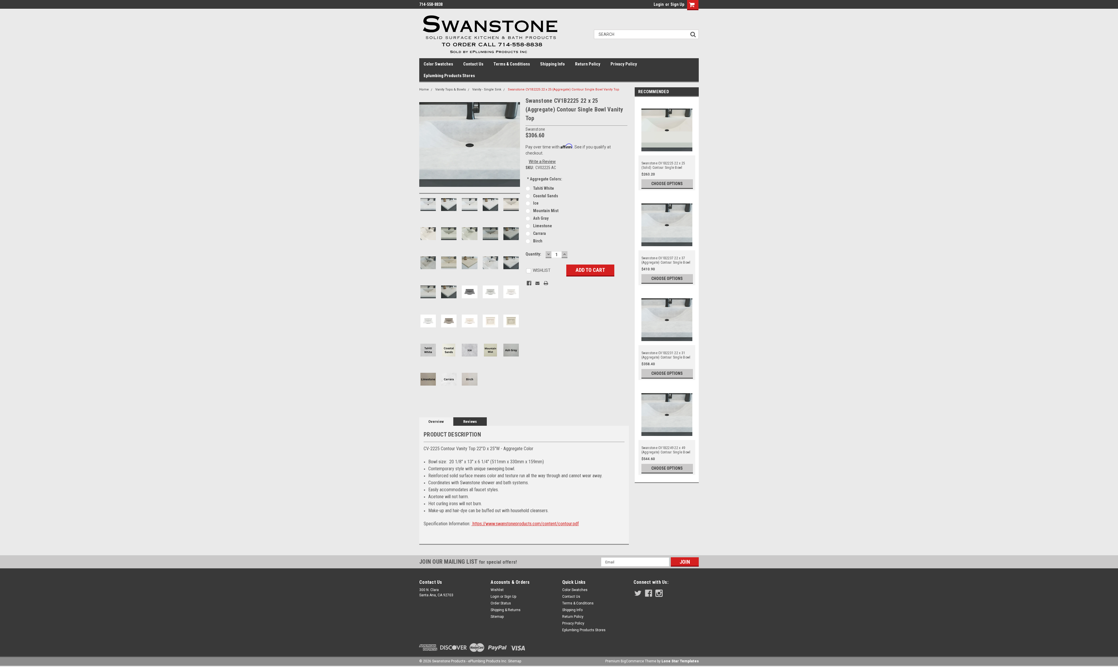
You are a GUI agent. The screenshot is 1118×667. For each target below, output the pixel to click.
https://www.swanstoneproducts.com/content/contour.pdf (525, 523)
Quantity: (533, 254)
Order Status (501, 603)
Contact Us (473, 64)
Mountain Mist (545, 210)
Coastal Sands (545, 196)
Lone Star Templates (680, 661)
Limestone (542, 225)
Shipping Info (552, 64)
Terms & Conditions (511, 64)
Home (424, 89)
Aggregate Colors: (544, 179)
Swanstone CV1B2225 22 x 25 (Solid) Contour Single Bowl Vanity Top (663, 165)
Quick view (667, 152)
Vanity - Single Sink (486, 89)
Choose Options (667, 183)
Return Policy (587, 64)
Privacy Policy (624, 64)
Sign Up (677, 4)
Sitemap (497, 617)
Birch (537, 241)
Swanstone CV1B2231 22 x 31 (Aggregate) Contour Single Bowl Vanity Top (666, 355)
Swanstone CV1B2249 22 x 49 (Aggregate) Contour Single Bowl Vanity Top (666, 450)
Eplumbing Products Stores (449, 75)
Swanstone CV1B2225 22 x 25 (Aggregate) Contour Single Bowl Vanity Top (563, 89)
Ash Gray (541, 218)
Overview (436, 421)
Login (659, 4)
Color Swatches (438, 64)
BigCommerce (632, 661)
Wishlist (497, 590)
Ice (536, 203)
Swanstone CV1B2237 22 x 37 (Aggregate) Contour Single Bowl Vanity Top (666, 260)
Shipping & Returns (506, 610)
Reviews (470, 421)
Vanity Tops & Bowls (450, 89)
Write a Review (542, 161)
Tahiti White (543, 188)
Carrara (539, 233)
